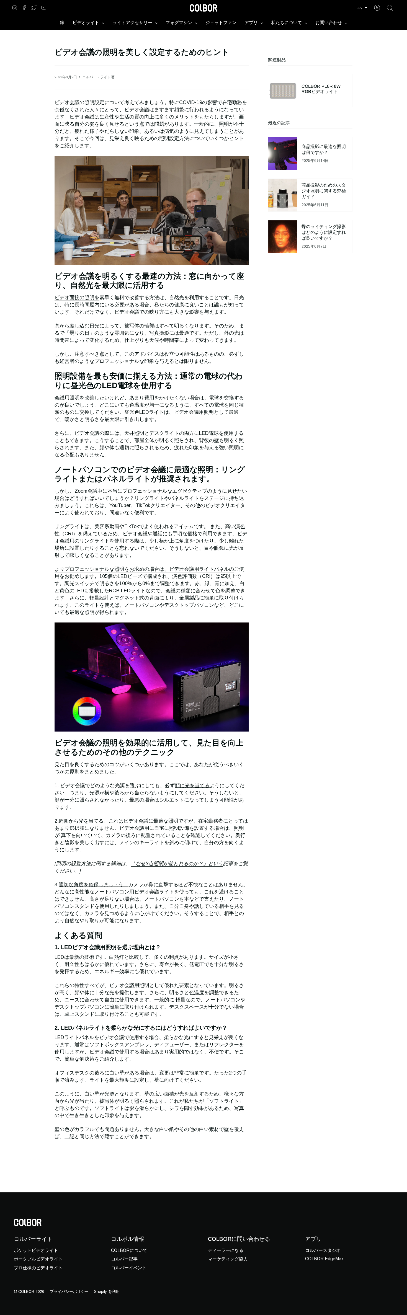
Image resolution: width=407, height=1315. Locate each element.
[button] (362, 8)
